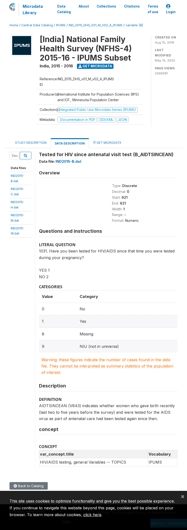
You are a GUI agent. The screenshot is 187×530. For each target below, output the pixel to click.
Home (13, 25)
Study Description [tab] (31, 142)
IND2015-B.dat (68, 161)
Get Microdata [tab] (108, 142)
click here (92, 514)
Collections (106, 6)
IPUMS (60, 25)
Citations (132, 6)
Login (171, 12)
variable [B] (134, 25)
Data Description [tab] (70, 143)
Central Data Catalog (37, 25)
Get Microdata (97, 66)
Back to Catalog (30, 486)
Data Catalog (64, 9)
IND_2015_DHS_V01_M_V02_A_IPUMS (95, 25)
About (84, 6)
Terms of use (153, 9)
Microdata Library (33, 9)
